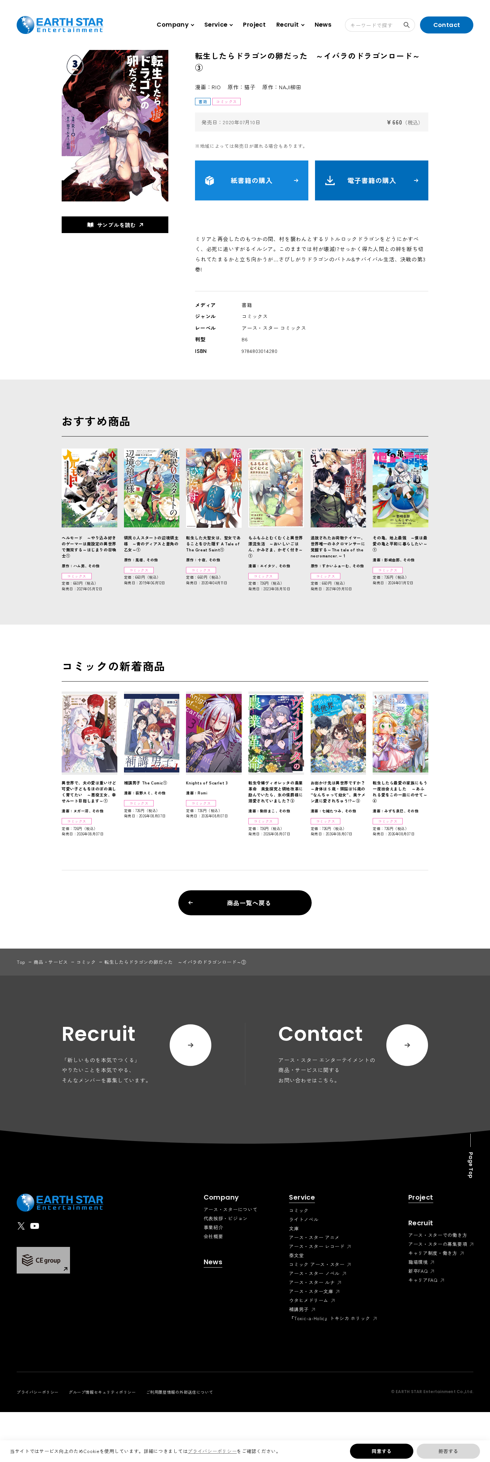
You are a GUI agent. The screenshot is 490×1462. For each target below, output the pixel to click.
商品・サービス (51, 962)
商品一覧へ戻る (249, 902)
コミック (86, 962)
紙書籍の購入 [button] (252, 180)
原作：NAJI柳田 (282, 87)
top (21, 962)
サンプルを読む (116, 225)
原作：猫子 (242, 87)
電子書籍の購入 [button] (371, 180)
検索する (408, 25)
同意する (381, 1451)
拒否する (448, 1451)
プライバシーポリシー (212, 1451)
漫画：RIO (208, 87)
